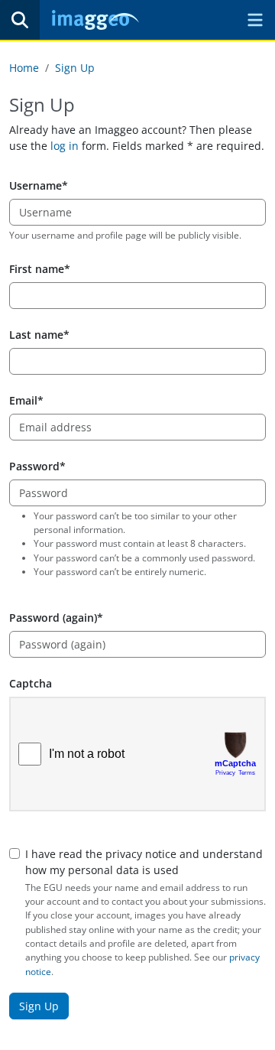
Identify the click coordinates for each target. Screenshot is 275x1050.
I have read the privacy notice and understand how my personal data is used (144, 862)
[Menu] (255, 20)
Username (35, 185)
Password (34, 466)
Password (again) (53, 617)
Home (24, 67)
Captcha (30, 683)
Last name (36, 334)
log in (64, 145)
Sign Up (75, 67)
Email (23, 400)
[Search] (20, 20)
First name (36, 269)
